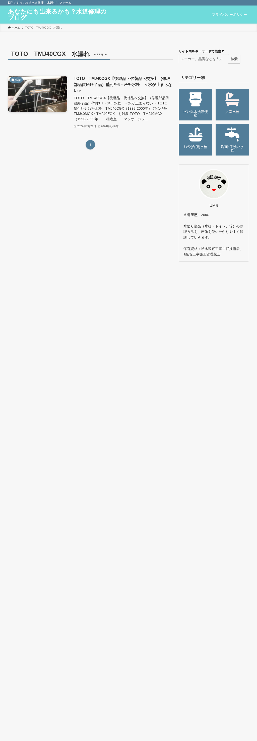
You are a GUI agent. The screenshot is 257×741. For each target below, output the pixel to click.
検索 (234, 59)
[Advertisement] (214, 301)
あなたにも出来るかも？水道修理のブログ (57, 15)
